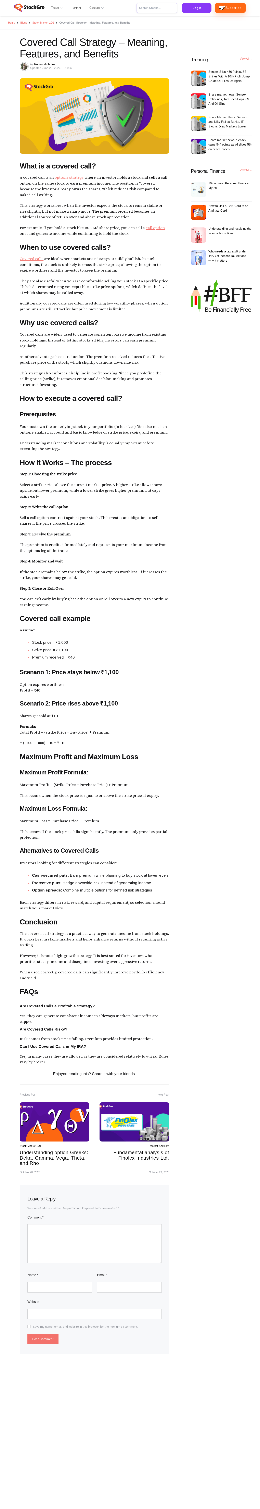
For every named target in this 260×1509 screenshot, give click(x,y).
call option (155, 228)
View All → (246, 58)
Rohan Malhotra (44, 64)
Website (33, 1302)
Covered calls (31, 259)
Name (32, 1275)
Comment (35, 1217)
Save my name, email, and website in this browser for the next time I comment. (85, 1327)
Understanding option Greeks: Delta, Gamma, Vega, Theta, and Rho (54, 1158)
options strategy (69, 177)
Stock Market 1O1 (30, 1145)
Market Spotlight (159, 1145)
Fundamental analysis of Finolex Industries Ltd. (141, 1155)
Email (102, 1275)
